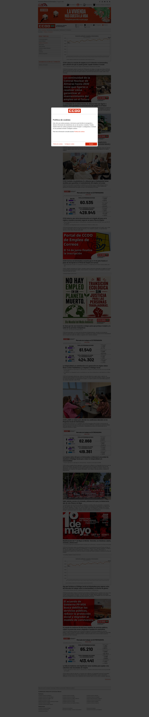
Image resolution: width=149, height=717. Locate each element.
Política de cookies (79, 131)
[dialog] (74, 127)
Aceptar (91, 144)
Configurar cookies (69, 144)
